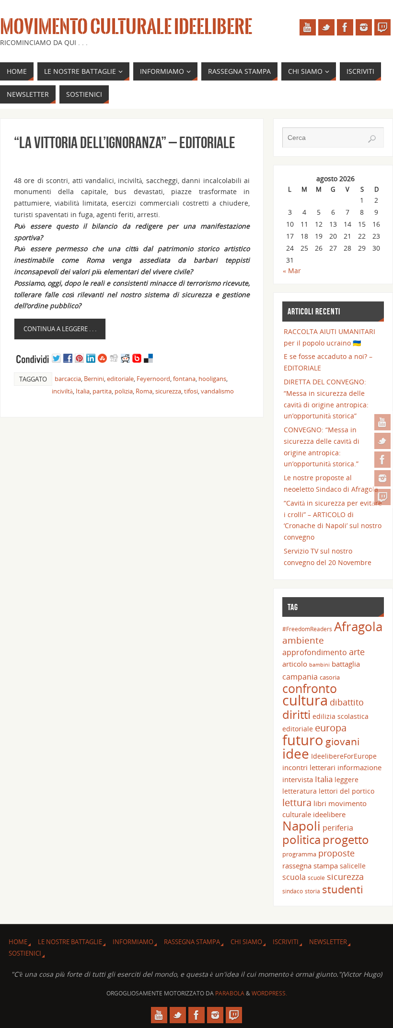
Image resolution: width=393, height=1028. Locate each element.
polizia (124, 391)
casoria (330, 677)
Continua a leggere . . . (59, 329)
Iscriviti (286, 942)
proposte (336, 853)
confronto (309, 688)
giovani (342, 741)
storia (312, 891)
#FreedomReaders (307, 629)
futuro (303, 740)
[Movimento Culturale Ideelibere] (382, 459)
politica (301, 839)
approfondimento (314, 652)
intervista (297, 779)
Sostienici (25, 953)
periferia (338, 827)
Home (18, 942)
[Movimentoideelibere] (382, 478)
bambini (319, 664)
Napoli (301, 825)
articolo (294, 664)
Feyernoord (153, 378)
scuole (316, 877)
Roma (144, 391)
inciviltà (62, 391)
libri (319, 803)
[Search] (372, 139)
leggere (346, 779)
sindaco (292, 891)
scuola (294, 877)
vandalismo (217, 391)
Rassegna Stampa (192, 942)
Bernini (94, 378)
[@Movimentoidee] (382, 441)
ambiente (303, 640)
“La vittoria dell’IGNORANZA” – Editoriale (124, 142)
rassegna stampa (310, 865)
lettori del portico (346, 791)
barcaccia (68, 378)
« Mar (292, 270)
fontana (184, 378)
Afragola (358, 626)
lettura (297, 802)
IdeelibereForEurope (344, 756)
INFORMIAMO (133, 942)
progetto (346, 839)
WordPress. (269, 993)
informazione (359, 767)
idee (295, 753)
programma (299, 854)
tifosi (191, 391)
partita (102, 391)
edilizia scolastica (340, 716)
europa (331, 727)
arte (357, 652)
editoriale (120, 378)
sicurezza (168, 391)
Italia (83, 391)
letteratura (299, 791)
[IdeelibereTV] (382, 497)
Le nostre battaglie (70, 942)
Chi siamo (246, 942)
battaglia (346, 664)
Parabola (229, 993)
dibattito (347, 702)
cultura (305, 700)
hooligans (212, 378)
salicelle (353, 865)
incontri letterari (308, 767)
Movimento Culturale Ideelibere (126, 27)
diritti (296, 714)
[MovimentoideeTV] (382, 422)
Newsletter (328, 942)
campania (300, 676)
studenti (342, 889)
